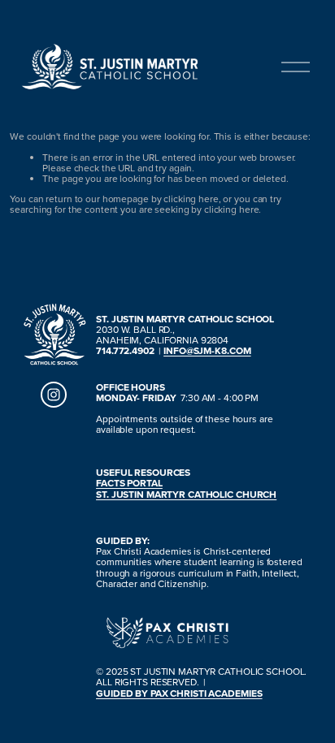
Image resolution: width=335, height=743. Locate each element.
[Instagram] (54, 395)
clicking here (190, 198)
